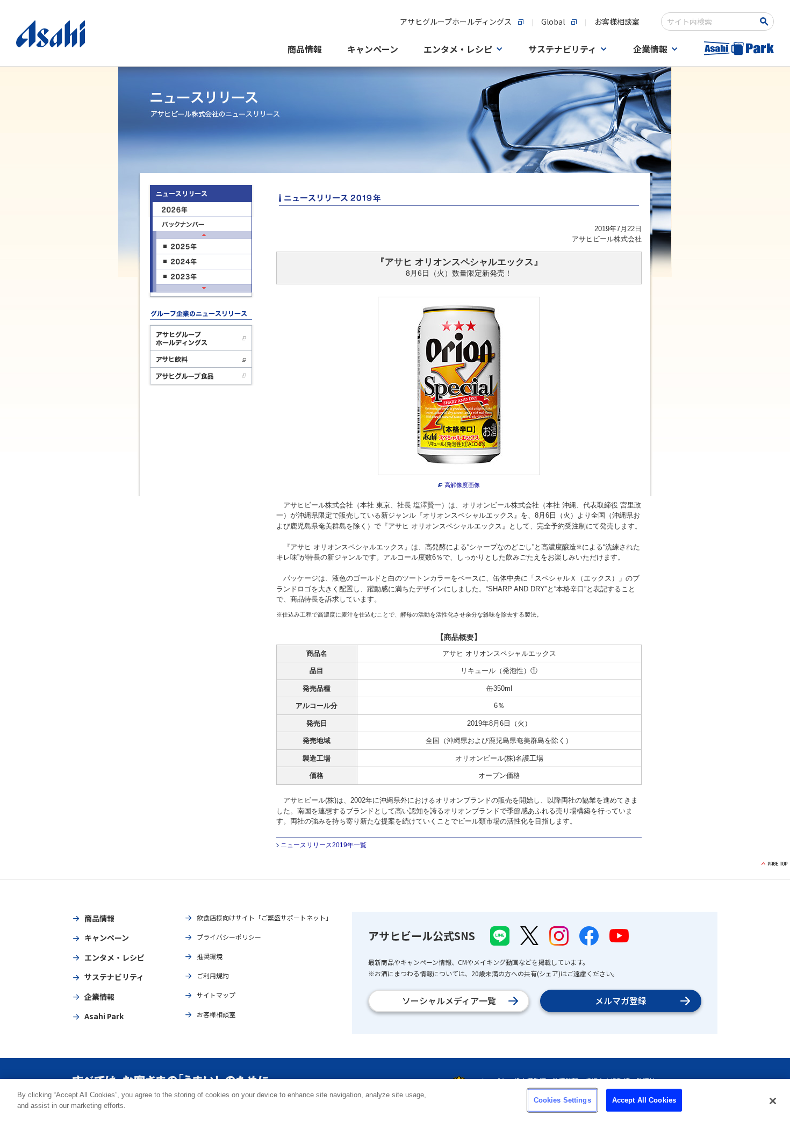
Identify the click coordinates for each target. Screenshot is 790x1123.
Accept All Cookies (644, 1100)
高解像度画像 (462, 485)
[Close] (773, 1101)
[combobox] (710, 21)
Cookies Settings (562, 1100)
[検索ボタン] (766, 21)
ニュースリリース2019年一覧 (324, 845)
